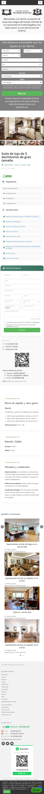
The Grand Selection (7, 705)
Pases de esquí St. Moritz (13, 236)
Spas (3, 696)
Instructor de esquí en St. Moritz (15, 226)
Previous (2, 142)
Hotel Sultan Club (6, 714)
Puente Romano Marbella (8, 712)
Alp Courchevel (6, 709)
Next (41, 142)
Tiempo (4, 677)
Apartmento (8, 165)
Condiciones (35, 322)
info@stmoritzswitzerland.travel (16, 381)
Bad (29, 165)
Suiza (17, 165)
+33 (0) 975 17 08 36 (16, 733)
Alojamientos (5, 684)
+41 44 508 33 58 (16, 736)
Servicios (4, 692)
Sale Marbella (5, 707)
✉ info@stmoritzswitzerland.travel (11, 739)
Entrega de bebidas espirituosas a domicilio (19, 241)
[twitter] (7, 743)
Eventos (4, 694)
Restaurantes (5, 687)
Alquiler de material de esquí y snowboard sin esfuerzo (22, 216)
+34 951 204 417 (15, 731)
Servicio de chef (10, 253)
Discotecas (4, 699)
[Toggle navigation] (40, 2)
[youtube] (12, 743)
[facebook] (3, 743)
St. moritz (23, 165)
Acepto (7, 792)
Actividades (5, 689)
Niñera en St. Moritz (12, 231)
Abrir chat (22, 773)
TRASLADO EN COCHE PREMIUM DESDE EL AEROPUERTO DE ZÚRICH (23, 247)
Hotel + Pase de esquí (12, 258)
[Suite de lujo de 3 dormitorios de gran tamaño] (22, 128)
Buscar (22, 93)
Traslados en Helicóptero (13, 221)
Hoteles (4, 682)
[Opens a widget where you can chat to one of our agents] (36, 790)
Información (5, 674)
